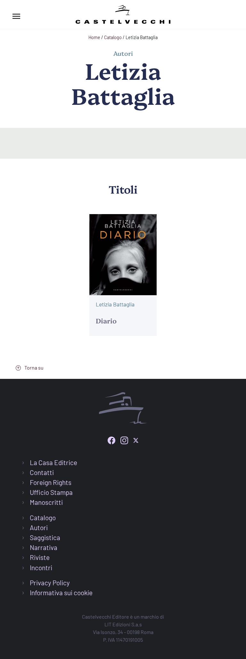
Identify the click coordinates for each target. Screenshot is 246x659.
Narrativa (43, 547)
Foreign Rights (50, 482)
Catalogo (43, 517)
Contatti (42, 472)
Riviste (40, 557)
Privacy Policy (50, 583)
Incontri (41, 567)
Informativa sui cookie (61, 592)
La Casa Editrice (53, 462)
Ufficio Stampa (51, 492)
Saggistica (45, 537)
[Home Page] (123, 13)
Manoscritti (46, 502)
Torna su (33, 367)
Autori (39, 527)
